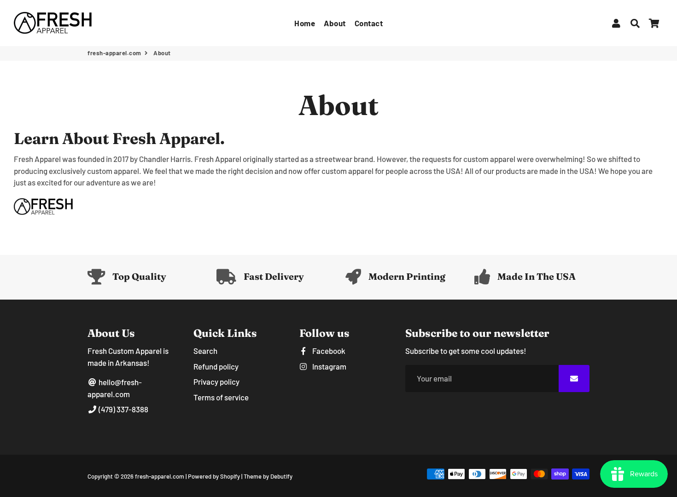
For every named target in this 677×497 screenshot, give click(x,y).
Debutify (281, 476)
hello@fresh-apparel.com (115, 388)
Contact (369, 23)
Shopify (230, 476)
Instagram (328, 366)
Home (304, 23)
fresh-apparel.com (114, 53)
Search (205, 350)
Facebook (328, 350)
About (335, 23)
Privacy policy (216, 381)
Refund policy (216, 366)
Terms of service (221, 397)
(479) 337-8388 (122, 409)
